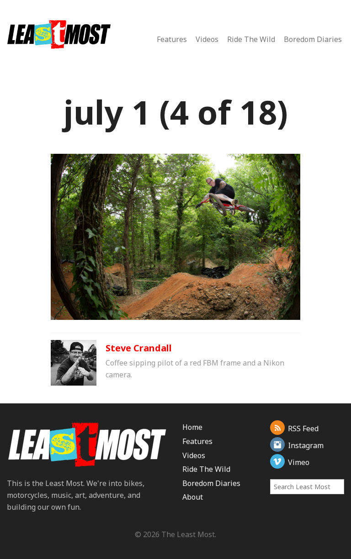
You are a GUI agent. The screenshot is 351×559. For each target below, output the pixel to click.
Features (172, 39)
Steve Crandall (139, 348)
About (192, 497)
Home (192, 427)
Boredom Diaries (313, 39)
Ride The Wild (251, 39)
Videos (207, 39)
